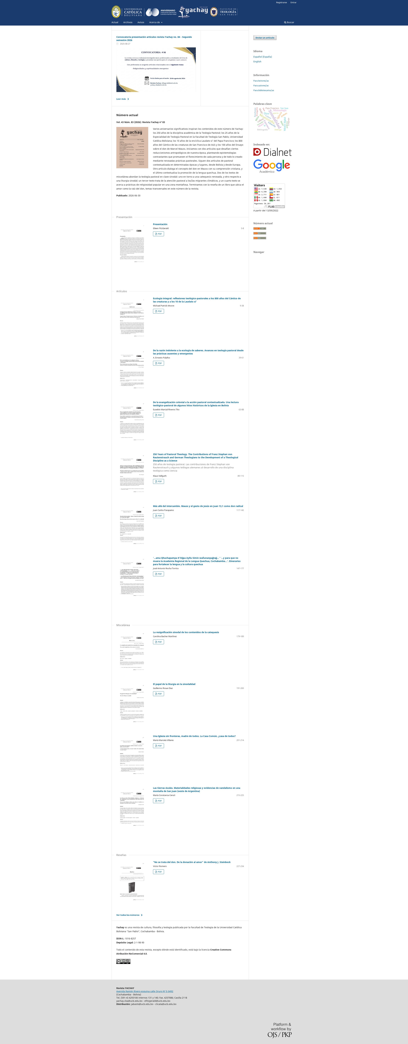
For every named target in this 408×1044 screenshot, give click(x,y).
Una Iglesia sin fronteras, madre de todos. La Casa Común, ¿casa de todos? (194, 736)
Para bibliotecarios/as (263, 90)
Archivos (127, 22)
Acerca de (154, 22)
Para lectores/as (261, 80)
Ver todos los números (127, 915)
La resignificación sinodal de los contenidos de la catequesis (186, 632)
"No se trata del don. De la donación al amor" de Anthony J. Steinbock (192, 862)
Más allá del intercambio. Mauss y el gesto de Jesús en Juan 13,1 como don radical (198, 506)
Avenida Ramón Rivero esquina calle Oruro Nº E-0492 (144, 991)
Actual (115, 22)
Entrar (293, 2)
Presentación (160, 224)
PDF (159, 233)
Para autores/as (261, 85)
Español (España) (262, 56)
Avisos (141, 22)
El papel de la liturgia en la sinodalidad (174, 684)
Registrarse (281, 2)
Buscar (290, 22)
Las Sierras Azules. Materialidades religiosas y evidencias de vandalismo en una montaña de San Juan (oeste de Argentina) (196, 789)
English (257, 61)
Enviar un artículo (265, 37)
